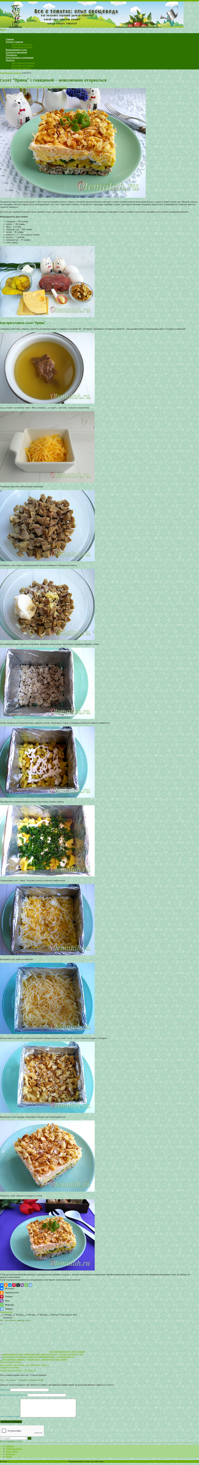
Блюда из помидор (21, 68)
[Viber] (22, 1285)
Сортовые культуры (21, 44)
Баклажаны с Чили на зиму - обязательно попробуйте (40, 1359)
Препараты (11, 55)
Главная (10, 39)
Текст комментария (10, 1416)
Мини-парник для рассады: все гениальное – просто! (24, 1364)
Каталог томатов (14, 42)
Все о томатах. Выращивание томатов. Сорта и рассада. (38, 1461)
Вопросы (10, 1454)
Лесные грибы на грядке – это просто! (18, 1370)
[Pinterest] (14, 1285)
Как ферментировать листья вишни (67, 1351)
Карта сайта (12, 1451)
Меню (3, 29)
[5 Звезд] (52, 1314)
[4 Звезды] (41, 1314)
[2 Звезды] (17, 1314)
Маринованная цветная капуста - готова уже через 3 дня (54, 1354)
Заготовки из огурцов (23, 65)
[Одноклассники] (6, 1285)
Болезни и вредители (16, 52)
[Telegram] (30, 1285)
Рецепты (10, 60)
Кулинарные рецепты (10, 73)
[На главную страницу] (99, 14)
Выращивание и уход (16, 49)
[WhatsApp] (26, 1285)
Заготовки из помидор (23, 63)
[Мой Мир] (10, 1285)
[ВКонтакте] (1, 1285)
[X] (18, 1285)
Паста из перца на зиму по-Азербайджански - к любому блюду (41, 1357)
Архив (9, 1456)
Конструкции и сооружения (20, 57)
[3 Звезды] (29, 1314)
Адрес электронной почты (13, 1395)
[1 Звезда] (6, 1314)
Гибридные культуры (22, 47)
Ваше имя (5, 1390)
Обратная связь (14, 1448)
